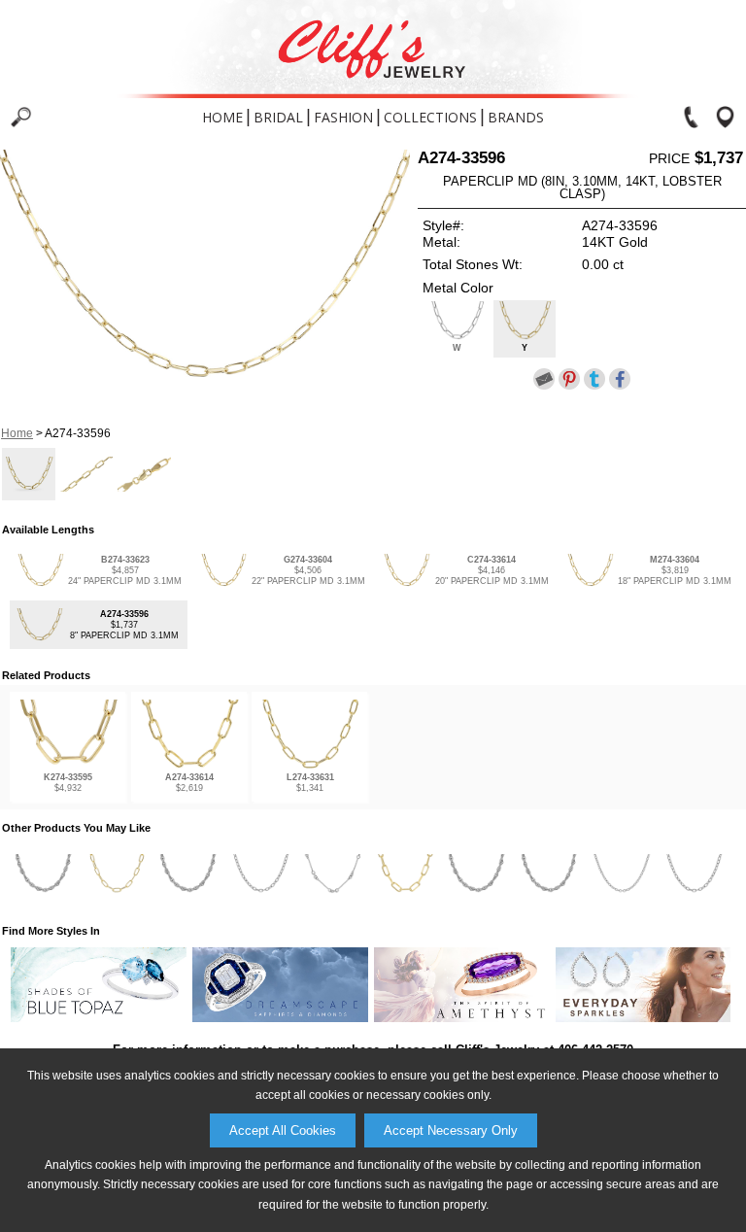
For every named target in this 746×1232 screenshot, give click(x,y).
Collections (430, 117)
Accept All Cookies (282, 1130)
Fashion (343, 117)
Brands (516, 117)
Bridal (278, 117)
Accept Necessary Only (451, 1130)
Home (222, 117)
